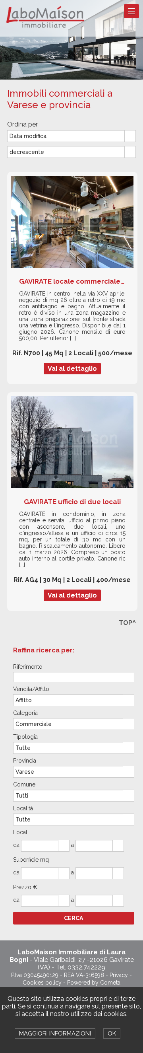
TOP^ (127, 623)
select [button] (130, 136)
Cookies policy (42, 982)
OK (112, 1033)
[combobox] (66, 136)
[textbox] (74, 676)
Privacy (119, 975)
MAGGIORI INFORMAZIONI (55, 1033)
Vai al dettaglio (72, 368)
